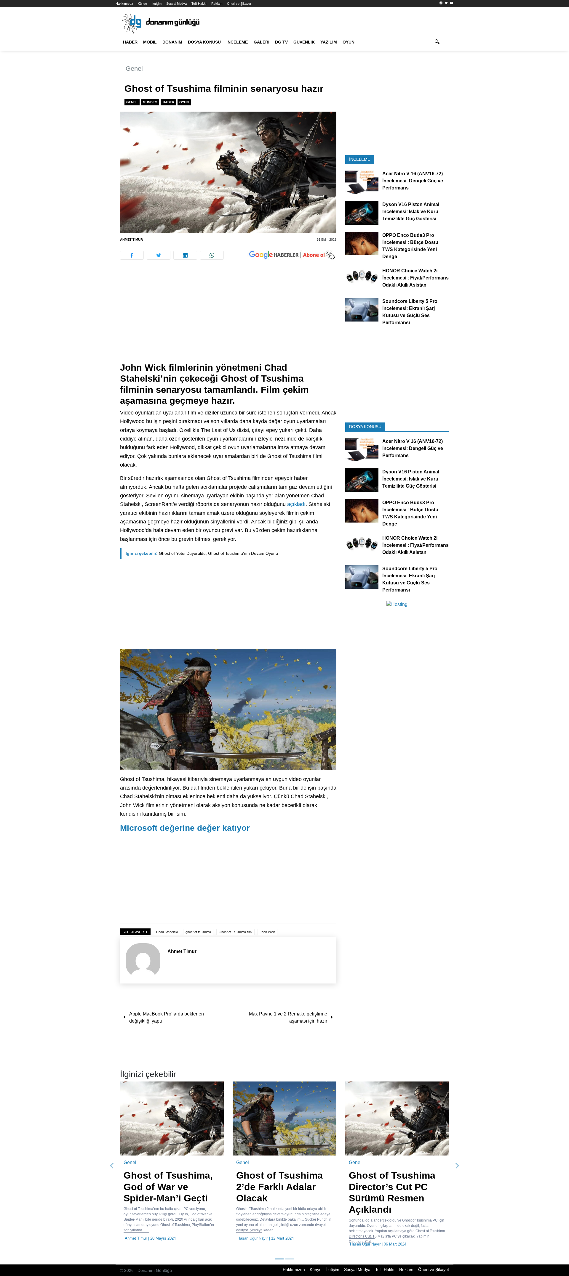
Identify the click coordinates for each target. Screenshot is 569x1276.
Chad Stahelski (167, 932)
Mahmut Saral (348, 1238)
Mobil (150, 42)
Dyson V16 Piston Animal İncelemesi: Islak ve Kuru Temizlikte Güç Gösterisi (410, 211)
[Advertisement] (89, 106)
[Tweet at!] (158, 255)
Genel (134, 68)
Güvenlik (304, 42)
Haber (130, 42)
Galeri (261, 42)
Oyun (348, 42)
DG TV (281, 42)
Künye (142, 3)
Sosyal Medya (176, 3)
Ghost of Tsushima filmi (235, 932)
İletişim (157, 3)
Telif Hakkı (199, 3)
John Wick (267, 932)
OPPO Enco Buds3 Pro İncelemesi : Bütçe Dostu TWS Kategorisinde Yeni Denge (410, 245)
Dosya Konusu (204, 42)
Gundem (150, 102)
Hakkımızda (124, 3)
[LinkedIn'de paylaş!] (185, 255)
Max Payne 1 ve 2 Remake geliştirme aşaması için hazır (288, 1017)
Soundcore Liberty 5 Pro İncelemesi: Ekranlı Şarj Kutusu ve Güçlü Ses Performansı (409, 312)
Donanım (172, 42)
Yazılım (328, 42)
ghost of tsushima (198, 932)
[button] (112, 1165)
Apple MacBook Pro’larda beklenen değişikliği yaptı (166, 1017)
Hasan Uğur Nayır (134, 1238)
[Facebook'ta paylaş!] (131, 255)
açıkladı (296, 504)
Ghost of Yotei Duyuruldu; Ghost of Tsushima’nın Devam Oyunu (201, 553)
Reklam (216, 3)
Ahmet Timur (131, 239)
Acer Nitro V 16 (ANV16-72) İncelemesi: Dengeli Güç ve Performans (412, 180)
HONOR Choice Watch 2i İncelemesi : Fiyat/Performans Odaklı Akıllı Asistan (415, 277)
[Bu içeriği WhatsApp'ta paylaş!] (211, 255)
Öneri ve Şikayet (239, 3)
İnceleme (237, 42)
